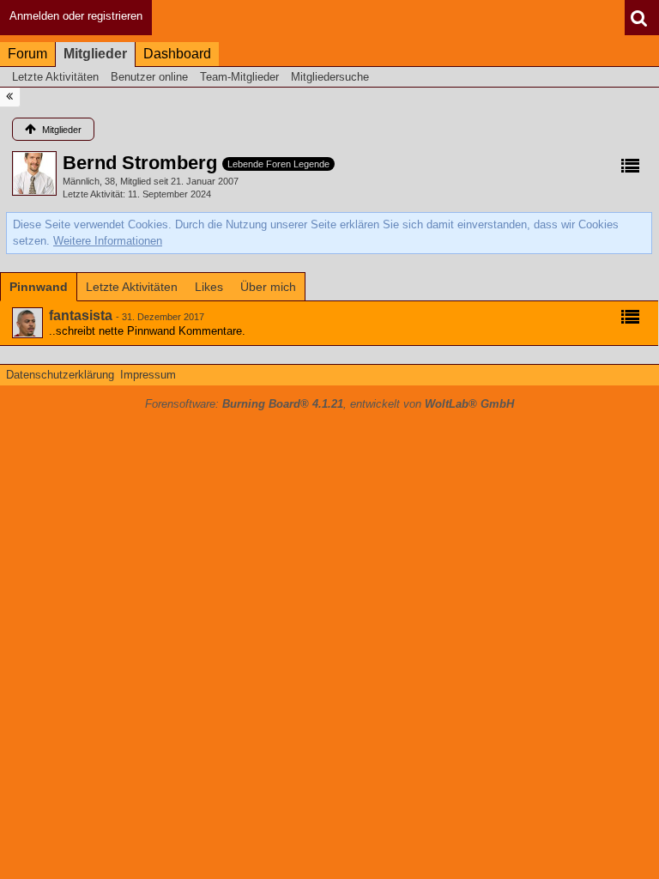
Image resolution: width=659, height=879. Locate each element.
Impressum (148, 374)
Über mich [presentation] (268, 287)
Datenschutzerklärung (60, 374)
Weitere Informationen (107, 240)
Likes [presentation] (209, 287)
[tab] (38, 286)
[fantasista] (27, 322)
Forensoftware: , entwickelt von (329, 403)
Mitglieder (95, 53)
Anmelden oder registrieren (75, 15)
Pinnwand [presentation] (38, 287)
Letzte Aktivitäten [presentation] (132, 287)
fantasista (80, 315)
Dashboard (177, 53)
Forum (27, 53)
